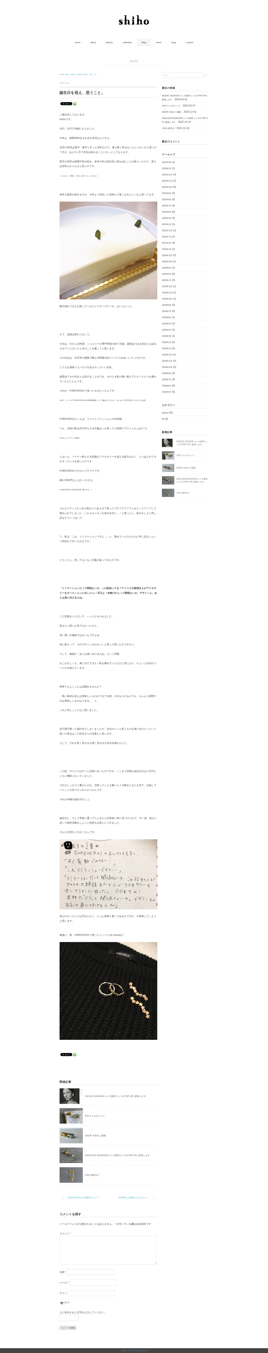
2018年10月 (167, 367)
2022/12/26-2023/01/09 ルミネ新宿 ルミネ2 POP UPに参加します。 (118, 1155)
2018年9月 (166, 373)
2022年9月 (166, 193)
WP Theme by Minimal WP (137, 1350)
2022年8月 (166, 199)
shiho (124, 1350)
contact (189, 42)
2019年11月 (167, 292)
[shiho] (134, 13)
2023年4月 (166, 162)
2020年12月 (167, 255)
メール (64, 1282)
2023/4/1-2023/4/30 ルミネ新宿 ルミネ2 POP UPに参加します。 (116, 1096)
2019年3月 (166, 336)
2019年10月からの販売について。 (84, 1197)
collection (127, 42)
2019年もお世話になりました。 (133, 1197)
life (163, 419)
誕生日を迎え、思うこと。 (88, 74)
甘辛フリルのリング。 (96, 1116)
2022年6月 (166, 212)
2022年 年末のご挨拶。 (96, 1135)
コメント (65, 1233)
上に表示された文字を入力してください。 (83, 1312)
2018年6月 (166, 386)
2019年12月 (167, 286)
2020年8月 (166, 268)
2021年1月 (166, 249)
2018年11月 (167, 361)
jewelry (109, 42)
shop (173, 42)
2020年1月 (166, 280)
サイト (63, 1293)
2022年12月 (167, 175)
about (93, 42)
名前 (63, 1272)
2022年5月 (166, 218)
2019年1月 (166, 348)
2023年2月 (166, 168)
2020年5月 (166, 274)
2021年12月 (167, 230)
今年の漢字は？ (92, 1175)
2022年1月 (166, 224)
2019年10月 (167, 299)
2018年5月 (166, 392)
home (77, 42)
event (158, 42)
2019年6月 (166, 317)
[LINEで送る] (74, 103)
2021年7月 (166, 237)
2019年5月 (166, 323)
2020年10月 (167, 261)
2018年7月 (166, 379)
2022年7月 (166, 206)
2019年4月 (166, 330)
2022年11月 (167, 181)
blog (144, 42)
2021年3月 (166, 243)
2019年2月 (166, 342)
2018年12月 (167, 355)
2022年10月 (167, 187)
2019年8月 (166, 305)
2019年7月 (166, 311)
